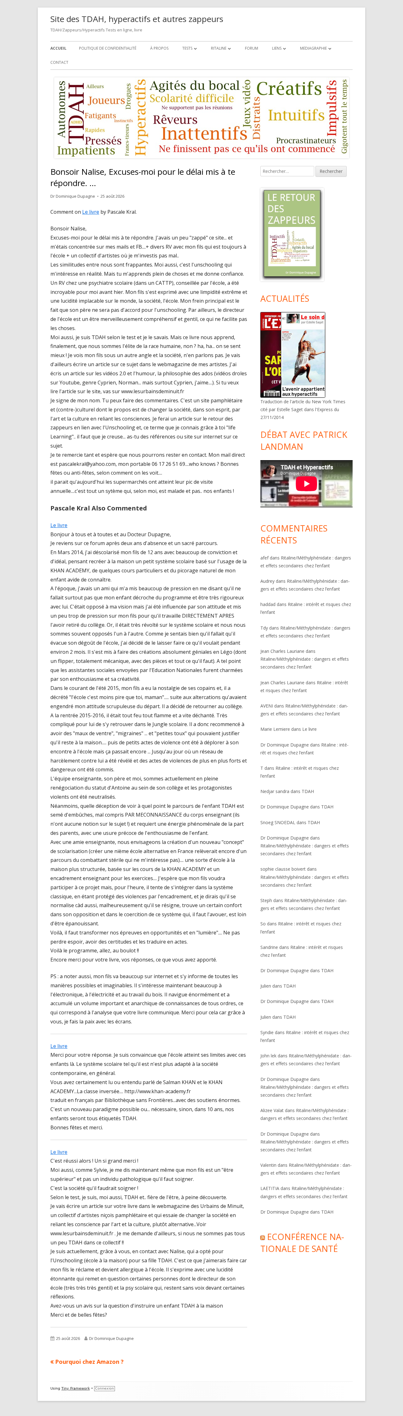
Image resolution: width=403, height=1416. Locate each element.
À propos (159, 48)
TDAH (308, 791)
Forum (251, 48)
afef (264, 558)
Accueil (58, 48)
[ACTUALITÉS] (292, 354)
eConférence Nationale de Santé (302, 1242)
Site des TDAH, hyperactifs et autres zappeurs (136, 19)
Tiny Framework (75, 1388)
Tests (187, 48)
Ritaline (218, 48)
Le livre (90, 211)
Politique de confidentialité (107, 48)
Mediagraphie (313, 48)
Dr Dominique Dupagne (72, 196)
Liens (276, 48)
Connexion (104, 1388)
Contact (59, 62)
